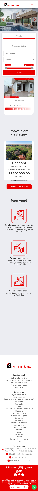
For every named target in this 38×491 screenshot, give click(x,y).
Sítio (19, 432)
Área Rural (19, 402)
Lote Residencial (19, 427)
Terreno (19, 436)
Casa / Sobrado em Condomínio (19, 409)
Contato (19, 387)
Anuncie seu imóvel (19, 385)
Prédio (19, 429)
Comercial (19, 418)
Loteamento (19, 425)
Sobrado (19, 434)
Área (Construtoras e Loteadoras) (19, 399)
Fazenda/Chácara (19, 422)
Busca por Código (19, 46)
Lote (19, 441)
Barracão (19, 404)
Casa (19, 406)
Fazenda (19, 420)
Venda (19, 36)
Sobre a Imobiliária (19, 378)
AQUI (14, 484)
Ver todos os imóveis (19, 187)
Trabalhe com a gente (19, 382)
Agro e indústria (19, 395)
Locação (19, 41)
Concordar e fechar (19, 487)
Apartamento (19, 397)
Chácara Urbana (19, 413)
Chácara (19, 411)
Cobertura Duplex (19, 415)
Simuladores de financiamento (19, 380)
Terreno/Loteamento (19, 439)
